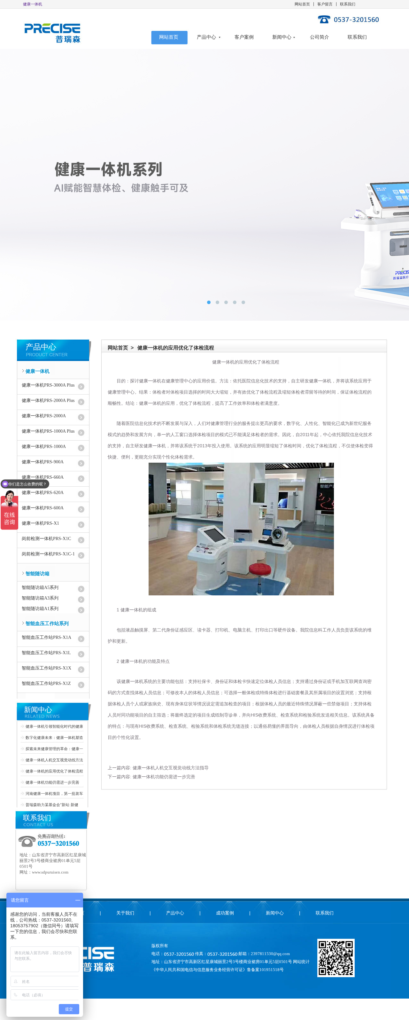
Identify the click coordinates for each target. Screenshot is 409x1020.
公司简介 (319, 37)
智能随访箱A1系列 (40, 608)
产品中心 (206, 37)
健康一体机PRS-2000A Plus (48, 400)
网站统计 (301, 961)
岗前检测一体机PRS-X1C (46, 538)
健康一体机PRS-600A (43, 508)
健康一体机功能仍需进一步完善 (52, 782)
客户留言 (325, 4)
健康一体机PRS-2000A (44, 415)
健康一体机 (38, 371)
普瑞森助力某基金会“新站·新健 (52, 805)
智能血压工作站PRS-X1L (46, 652)
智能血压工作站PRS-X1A (46, 637)
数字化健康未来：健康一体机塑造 (54, 737)
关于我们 (125, 912)
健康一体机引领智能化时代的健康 (54, 726)
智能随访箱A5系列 (40, 587)
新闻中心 (281, 37)
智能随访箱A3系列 (40, 598)
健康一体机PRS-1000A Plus (48, 431)
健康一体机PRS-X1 (40, 523)
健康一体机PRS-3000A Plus (48, 385)
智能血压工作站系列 (47, 623)
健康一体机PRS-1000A (44, 446)
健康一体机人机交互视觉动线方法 (54, 760)
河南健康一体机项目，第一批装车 (54, 793)
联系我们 (347, 4)
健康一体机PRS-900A (43, 461)
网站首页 (302, 4)
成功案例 (225, 912)
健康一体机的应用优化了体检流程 (54, 771)
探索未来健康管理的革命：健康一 (54, 749)
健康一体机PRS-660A (43, 477)
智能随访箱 (38, 573)
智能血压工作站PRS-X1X (46, 668)
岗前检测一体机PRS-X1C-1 (48, 554)
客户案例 (244, 37)
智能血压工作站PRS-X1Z (46, 683)
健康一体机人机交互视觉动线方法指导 (171, 767)
